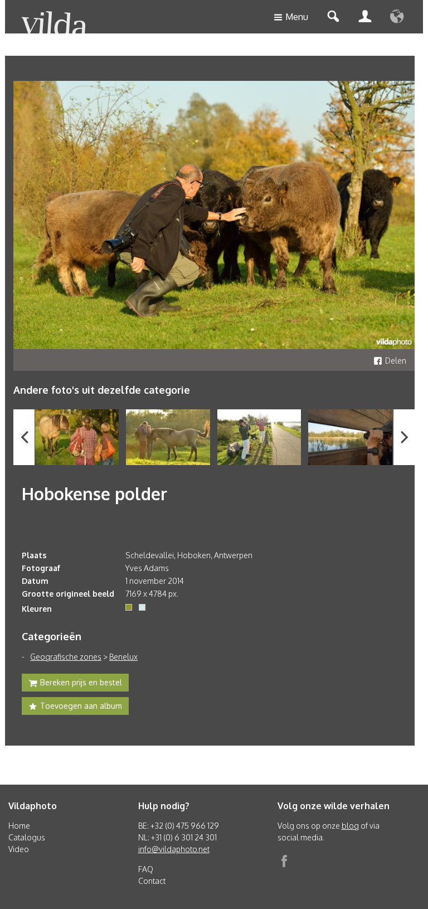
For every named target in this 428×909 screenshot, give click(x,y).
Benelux (123, 656)
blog (350, 825)
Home (19, 825)
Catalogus (26, 837)
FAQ (145, 869)
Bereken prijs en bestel (81, 682)
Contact (152, 881)
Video (18, 849)
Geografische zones (65, 656)
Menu (296, 16)
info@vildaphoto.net (174, 849)
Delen (395, 360)
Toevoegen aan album (81, 705)
